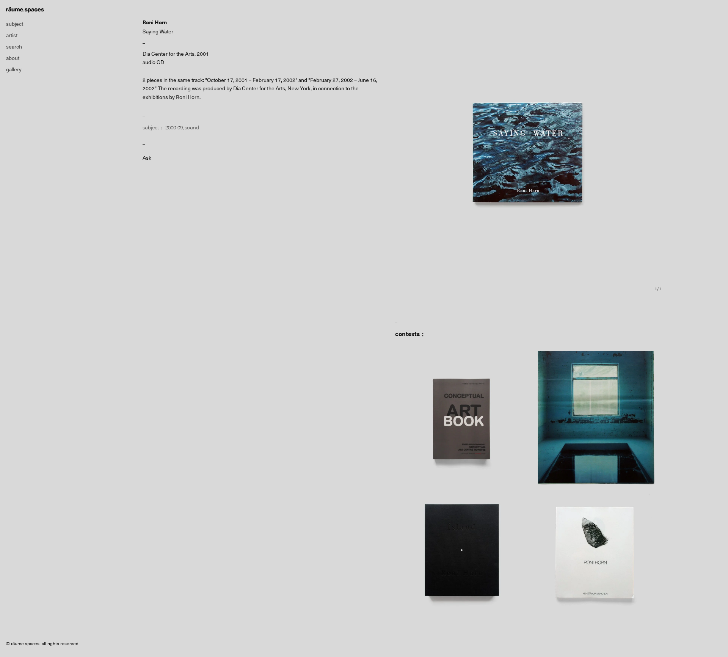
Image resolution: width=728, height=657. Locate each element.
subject (14, 23)
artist (11, 35)
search (14, 46)
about (12, 58)
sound (192, 127)
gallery (14, 69)
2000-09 (174, 127)
